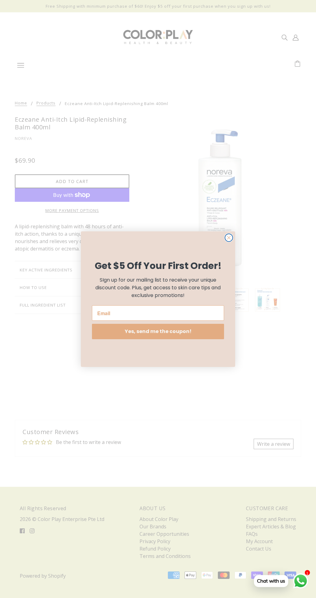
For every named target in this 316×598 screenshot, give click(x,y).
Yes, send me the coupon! (158, 331)
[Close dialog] (229, 238)
